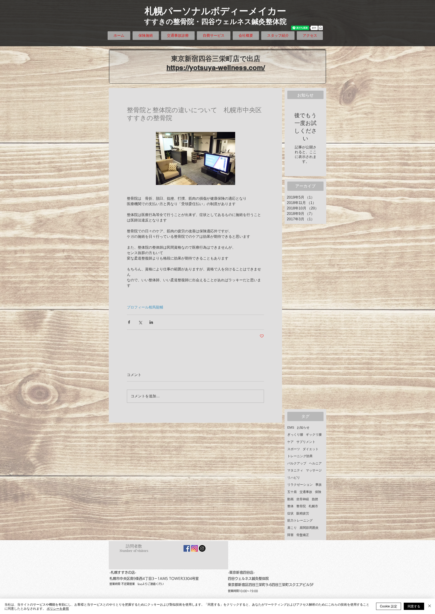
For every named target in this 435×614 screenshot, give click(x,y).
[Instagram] (202, 548)
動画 (290, 499)
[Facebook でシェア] (129, 322)
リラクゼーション (300, 484)
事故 (318, 484)
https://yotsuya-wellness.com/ (216, 67)
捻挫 (315, 499)
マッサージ (314, 470)
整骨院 (301, 506)
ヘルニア (315, 463)
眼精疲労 (302, 513)
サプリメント (305, 442)
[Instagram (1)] (194, 548)
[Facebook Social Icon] (187, 548)
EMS (290, 427)
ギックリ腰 (314, 434)
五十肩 (292, 492)
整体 (290, 506)
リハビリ (293, 477)
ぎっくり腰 (295, 434)
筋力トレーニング (300, 520)
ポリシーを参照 (58, 608)
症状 (290, 513)
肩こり (292, 527)
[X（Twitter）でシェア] (140, 322)
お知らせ (303, 427)
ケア (290, 442)
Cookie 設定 (388, 606)
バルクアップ (296, 463)
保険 (318, 492)
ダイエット (311, 449)
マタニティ (295, 470)
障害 (290, 535)
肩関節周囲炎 (309, 527)
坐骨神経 (302, 499)
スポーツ (293, 449)
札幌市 (313, 506)
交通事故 (306, 492)
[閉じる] (429, 606)
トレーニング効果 (300, 456)
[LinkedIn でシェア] (151, 322)
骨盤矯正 (302, 535)
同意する (414, 606)
